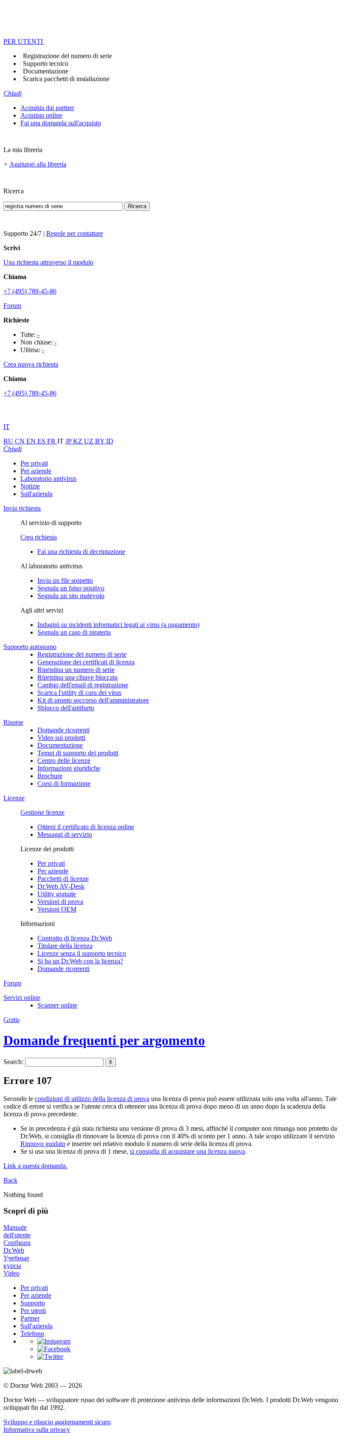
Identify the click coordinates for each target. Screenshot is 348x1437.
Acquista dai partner (47, 107)
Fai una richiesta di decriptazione (81, 551)
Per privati (34, 463)
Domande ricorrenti (63, 730)
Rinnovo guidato (42, 1143)
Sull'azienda (36, 493)
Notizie (30, 486)
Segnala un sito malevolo (70, 595)
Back (10, 1180)
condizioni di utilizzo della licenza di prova (92, 1098)
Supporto (32, 1303)
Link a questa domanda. (35, 1165)
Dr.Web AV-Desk (60, 886)
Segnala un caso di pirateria (74, 632)
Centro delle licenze (63, 760)
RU (9, 441)
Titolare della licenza (65, 945)
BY (100, 441)
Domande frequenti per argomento (104, 1040)
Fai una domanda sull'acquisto (60, 123)
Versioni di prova (60, 901)
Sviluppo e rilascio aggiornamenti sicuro (57, 1422)
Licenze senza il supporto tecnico (81, 953)
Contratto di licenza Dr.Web (74, 938)
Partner (29, 1318)
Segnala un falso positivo (70, 588)
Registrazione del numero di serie (67, 55)
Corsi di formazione (63, 783)
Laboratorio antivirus (48, 478)
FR (52, 441)
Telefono (32, 1333)
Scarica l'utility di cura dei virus (79, 692)
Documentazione (45, 71)
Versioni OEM (56, 909)
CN (20, 441)
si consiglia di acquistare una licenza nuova (187, 1151)
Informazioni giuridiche (68, 768)
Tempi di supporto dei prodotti (77, 753)
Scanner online (57, 1005)
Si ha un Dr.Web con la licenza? (80, 961)
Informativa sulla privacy (36, 1429)
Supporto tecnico (45, 63)
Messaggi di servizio (64, 834)
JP (69, 441)
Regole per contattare (74, 233)
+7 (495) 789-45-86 (29, 291)
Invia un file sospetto (65, 580)
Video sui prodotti (61, 737)
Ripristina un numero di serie (76, 669)
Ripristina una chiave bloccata (77, 677)
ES (42, 441)
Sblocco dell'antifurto (65, 707)
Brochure (49, 775)
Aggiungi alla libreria (37, 164)
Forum (12, 305)
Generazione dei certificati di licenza (86, 662)
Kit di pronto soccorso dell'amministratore (93, 700)
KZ (78, 441)
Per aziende (35, 470)
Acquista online (41, 115)
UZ (89, 441)
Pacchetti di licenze (63, 878)
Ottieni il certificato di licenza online (85, 826)
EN (31, 441)
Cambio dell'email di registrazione (82, 685)
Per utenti (33, 1310)
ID (109, 441)
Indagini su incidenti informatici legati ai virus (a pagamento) (118, 624)
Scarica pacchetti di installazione (66, 78)
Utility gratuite (56, 894)
